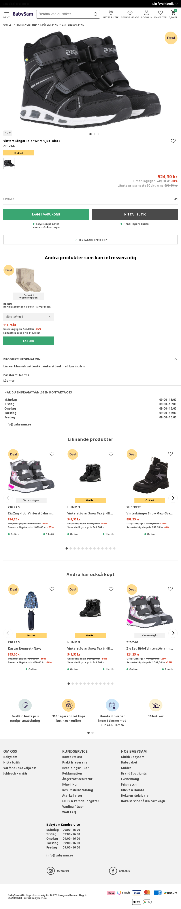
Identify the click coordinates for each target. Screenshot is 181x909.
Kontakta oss (72, 757)
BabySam (10, 757)
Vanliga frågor (73, 807)
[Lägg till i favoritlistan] (173, 140)
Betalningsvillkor (75, 768)
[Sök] (95, 14)
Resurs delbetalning (77, 790)
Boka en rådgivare (135, 796)
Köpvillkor (70, 784)
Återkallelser (72, 796)
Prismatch (129, 784)
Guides (126, 768)
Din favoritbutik (162, 4)
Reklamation (72, 773)
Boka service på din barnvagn (143, 801)
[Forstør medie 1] (90, 80)
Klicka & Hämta (132, 790)
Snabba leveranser (16, 4)
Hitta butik (11, 762)
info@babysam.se (17, 424)
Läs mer (9, 381)
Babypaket (129, 762)
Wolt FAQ (69, 812)
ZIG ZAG (9, 146)
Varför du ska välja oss (19, 768)
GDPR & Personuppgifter (80, 801)
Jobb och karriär (15, 773)
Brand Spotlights (134, 773)
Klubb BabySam (132, 757)
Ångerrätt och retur (77, 779)
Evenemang (130, 779)
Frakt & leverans (74, 762)
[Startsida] (23, 14)
